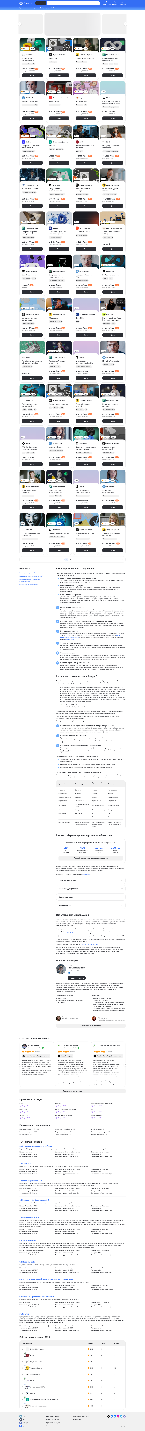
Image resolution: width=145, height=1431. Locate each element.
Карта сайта (77, 1419)
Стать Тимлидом (66, 1056)
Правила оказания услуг (81, 1416)
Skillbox (27, 1302)
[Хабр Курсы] (24, 3)
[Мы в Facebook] (112, 1416)
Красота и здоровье (97, 1134)
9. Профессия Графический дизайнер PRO (37, 1297)
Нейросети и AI (36, 8)
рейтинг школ (69, 639)
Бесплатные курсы (58, 8)
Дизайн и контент (96, 1129)
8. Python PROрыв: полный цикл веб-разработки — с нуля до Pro (46, 1279)
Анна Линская (71, 704)
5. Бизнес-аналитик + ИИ (29, 1217)
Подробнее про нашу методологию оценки (91, 858)
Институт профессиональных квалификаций (39, 1326)
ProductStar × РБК (30, 1206)
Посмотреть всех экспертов (91, 1025)
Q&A (24, 1419)
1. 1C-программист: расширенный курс (35, 1146)
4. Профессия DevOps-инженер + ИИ (34, 1200)
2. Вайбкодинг (25, 1163)
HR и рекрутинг (24, 1134)
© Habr (123, 1426)
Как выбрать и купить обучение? (29, 573)
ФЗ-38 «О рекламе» (73, 933)
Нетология (28, 1152)
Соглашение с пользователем (56, 1426)
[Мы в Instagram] (118, 1416)
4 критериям (86, 874)
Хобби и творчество (61, 1134)
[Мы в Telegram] (121, 1416)
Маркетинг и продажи (62, 1132)
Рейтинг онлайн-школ (53, 1419)
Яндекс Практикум (31, 1169)
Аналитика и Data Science (63, 1129)
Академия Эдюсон (31, 1188)
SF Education (29, 1229)
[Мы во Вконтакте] (115, 1416)
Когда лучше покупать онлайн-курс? (31, 576)
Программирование (24, 8)
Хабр (24, 1416)
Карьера (25, 1422)
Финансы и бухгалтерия (99, 1132)
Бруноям (28, 1268)
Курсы (25, 1426)
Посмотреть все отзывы (72, 1091)
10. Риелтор (24, 1314)
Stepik (27, 1285)
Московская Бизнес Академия (34, 1250)
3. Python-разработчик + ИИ (30, 1181)
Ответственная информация (28, 584)
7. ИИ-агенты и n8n (27, 1262)
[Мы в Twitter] (108, 1416)
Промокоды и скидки (53, 1422)
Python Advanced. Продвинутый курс (37, 1056)
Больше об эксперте (77, 978)
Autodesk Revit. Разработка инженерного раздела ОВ (109, 1056)
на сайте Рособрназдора (90, 944)
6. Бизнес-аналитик (27, 1241)
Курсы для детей (47, 8)
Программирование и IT (27, 1129)
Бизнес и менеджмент (26, 1132)
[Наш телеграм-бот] (124, 1416)
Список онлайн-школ (53, 1416)
